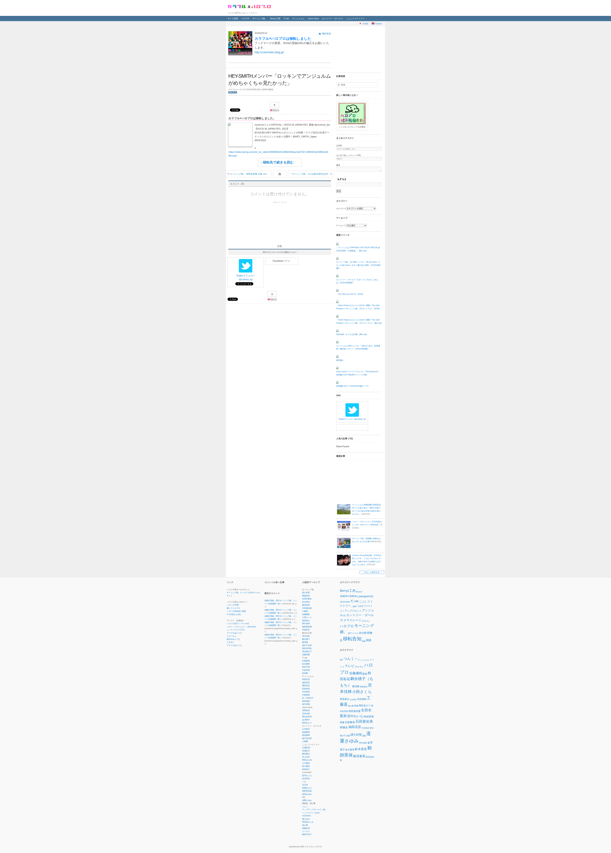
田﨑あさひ (307, 788)
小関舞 (305, 741)
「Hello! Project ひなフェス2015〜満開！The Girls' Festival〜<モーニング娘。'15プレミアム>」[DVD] (358, 307)
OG (371, 596)
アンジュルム (298, 18)
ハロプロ (245, 18)
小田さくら (307, 617)
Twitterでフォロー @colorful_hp (245, 277)
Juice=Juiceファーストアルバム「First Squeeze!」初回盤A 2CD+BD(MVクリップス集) (358, 373)
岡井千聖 (306, 667)
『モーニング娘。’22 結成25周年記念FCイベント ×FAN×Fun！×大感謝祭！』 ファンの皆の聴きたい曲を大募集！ (311, 174)
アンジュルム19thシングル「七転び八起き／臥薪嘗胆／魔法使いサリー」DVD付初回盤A (358, 347)
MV (341, 660)
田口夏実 (306, 766)
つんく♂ (305, 806)
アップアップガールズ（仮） (314, 809)
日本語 (365, 24)
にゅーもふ (231, 636)
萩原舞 (305, 673)
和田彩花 (306, 679)
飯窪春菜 (306, 605)
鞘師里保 (306, 596)
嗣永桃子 (306, 639)
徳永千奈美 (307, 645)
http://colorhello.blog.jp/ (269, 52)
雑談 (368, 640)
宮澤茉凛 (306, 778)
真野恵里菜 (307, 791)
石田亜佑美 (307, 608)
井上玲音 (306, 757)
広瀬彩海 (306, 747)
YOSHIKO (306, 816)
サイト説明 (233, 18)
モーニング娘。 (260, 18)
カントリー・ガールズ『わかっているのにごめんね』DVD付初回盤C (357, 281)
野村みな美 (307, 760)
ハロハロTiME (233, 605)
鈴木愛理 (306, 664)
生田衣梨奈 (307, 599)
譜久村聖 (306, 592)
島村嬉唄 (306, 735)
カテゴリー (341, 208)
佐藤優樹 (306, 614)
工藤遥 (305, 611)
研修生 (344, 727)
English (378, 24)
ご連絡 (353, 606)
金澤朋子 (306, 720)
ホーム (279, 174)
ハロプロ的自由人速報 (236, 611)
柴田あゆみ (307, 794)
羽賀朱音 (306, 630)
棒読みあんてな (233, 639)
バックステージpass (311, 813)
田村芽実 (306, 689)
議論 (363, 641)
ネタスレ (366, 621)
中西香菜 (306, 695)
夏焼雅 (305, 642)
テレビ (349, 666)
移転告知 (232, 92)
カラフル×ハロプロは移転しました (283, 39)
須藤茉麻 (306, 654)
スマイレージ (352, 620)
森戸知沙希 (307, 738)
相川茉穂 (306, 704)
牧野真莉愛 (307, 627)
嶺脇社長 (306, 828)
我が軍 (305, 825)
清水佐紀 (306, 636)
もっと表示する (372, 572)
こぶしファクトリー (355, 18)
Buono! (359, 592)
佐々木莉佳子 (308, 698)
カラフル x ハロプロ (250, 6)
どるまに (230, 642)
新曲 (356, 705)
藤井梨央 (306, 754)
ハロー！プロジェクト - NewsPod (241, 627)
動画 (364, 673)
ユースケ (306, 831)
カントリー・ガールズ (332, 18)
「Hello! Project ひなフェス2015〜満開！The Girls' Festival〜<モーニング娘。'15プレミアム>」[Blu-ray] (359, 321)
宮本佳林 (306, 713)
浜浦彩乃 (306, 751)
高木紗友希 (307, 716)
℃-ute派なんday (234, 614)
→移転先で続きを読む (277, 162)
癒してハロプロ (233, 608)
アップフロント (353, 611)
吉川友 (305, 785)
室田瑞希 (306, 701)
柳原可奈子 (307, 834)
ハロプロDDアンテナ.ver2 (238, 623)
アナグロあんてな (234, 633)
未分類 (362, 632)
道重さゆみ (307, 800)
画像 (342, 722)
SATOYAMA (345, 602)
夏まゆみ (306, 819)
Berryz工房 (275, 18)
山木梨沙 (306, 729)
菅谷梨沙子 (307, 651)
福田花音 (306, 682)
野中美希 (306, 623)
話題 (348, 735)
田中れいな (307, 775)
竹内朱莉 (306, 692)
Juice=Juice (313, 18)
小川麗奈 (306, 763)
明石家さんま (308, 822)
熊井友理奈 (307, 648)
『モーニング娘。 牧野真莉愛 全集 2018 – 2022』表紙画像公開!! (249, 174)
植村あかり (307, 723)
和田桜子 (306, 769)
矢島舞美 (306, 661)
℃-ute (286, 18)
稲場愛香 (306, 732)
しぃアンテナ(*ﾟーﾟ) (236, 630)
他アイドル (353, 633)
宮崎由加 (306, 710)
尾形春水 (306, 620)
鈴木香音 (306, 602)
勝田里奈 (306, 685)
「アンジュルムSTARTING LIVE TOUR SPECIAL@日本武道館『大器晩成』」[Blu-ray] (358, 249)
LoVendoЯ (363, 596)
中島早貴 (306, 670)
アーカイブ (341, 225)
